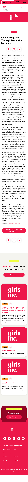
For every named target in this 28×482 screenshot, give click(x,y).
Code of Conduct (8, 445)
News (15, 453)
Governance (6, 449)
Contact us (17, 460)
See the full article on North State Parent (14, 230)
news (14, 32)
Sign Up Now (12, 417)
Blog (15, 449)
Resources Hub (18, 445)
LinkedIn (19, 438)
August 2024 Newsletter (8, 350)
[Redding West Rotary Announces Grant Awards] (14, 367)
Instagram (14, 438)
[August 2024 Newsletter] (14, 336)
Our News (13, 275)
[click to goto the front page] (14, 430)
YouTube (23, 438)
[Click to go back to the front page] (11, 8)
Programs (6, 456)
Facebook (5, 438)
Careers (16, 456)
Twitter (9, 438)
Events (5, 460)
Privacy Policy (7, 453)
